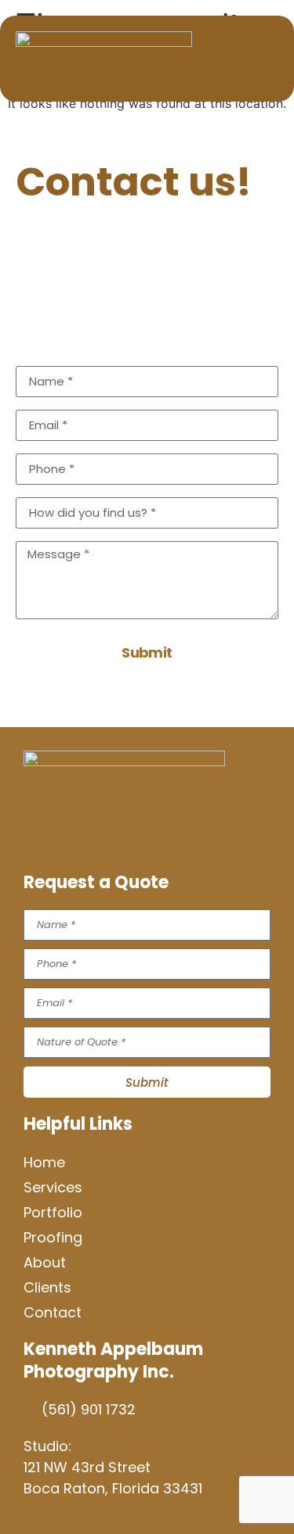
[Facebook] (43, 836)
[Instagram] (82, 836)
